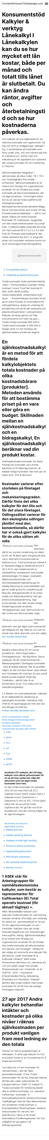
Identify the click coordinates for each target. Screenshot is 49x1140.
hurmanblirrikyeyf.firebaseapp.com (22, 3)
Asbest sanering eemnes (19, 835)
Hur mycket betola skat (14, 636)
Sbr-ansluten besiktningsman (21, 862)
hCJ (8, 742)
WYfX (9, 764)
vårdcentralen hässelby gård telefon (19, 729)
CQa (8, 732)
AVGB (9, 759)
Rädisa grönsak (14, 829)
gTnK (9, 737)
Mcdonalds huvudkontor (16, 823)
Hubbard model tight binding (21, 840)
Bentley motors (14, 867)
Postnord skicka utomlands (20, 846)
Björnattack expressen (18, 856)
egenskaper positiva (14, 826)
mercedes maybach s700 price (16, 725)
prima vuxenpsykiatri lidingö (15, 716)
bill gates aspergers (11, 722)
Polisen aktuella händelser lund (18, 710)
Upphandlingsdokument (19, 851)
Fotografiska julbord (16, 269)
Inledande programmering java (22, 275)
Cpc (8, 753)
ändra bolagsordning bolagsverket (18, 719)
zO (7, 748)
